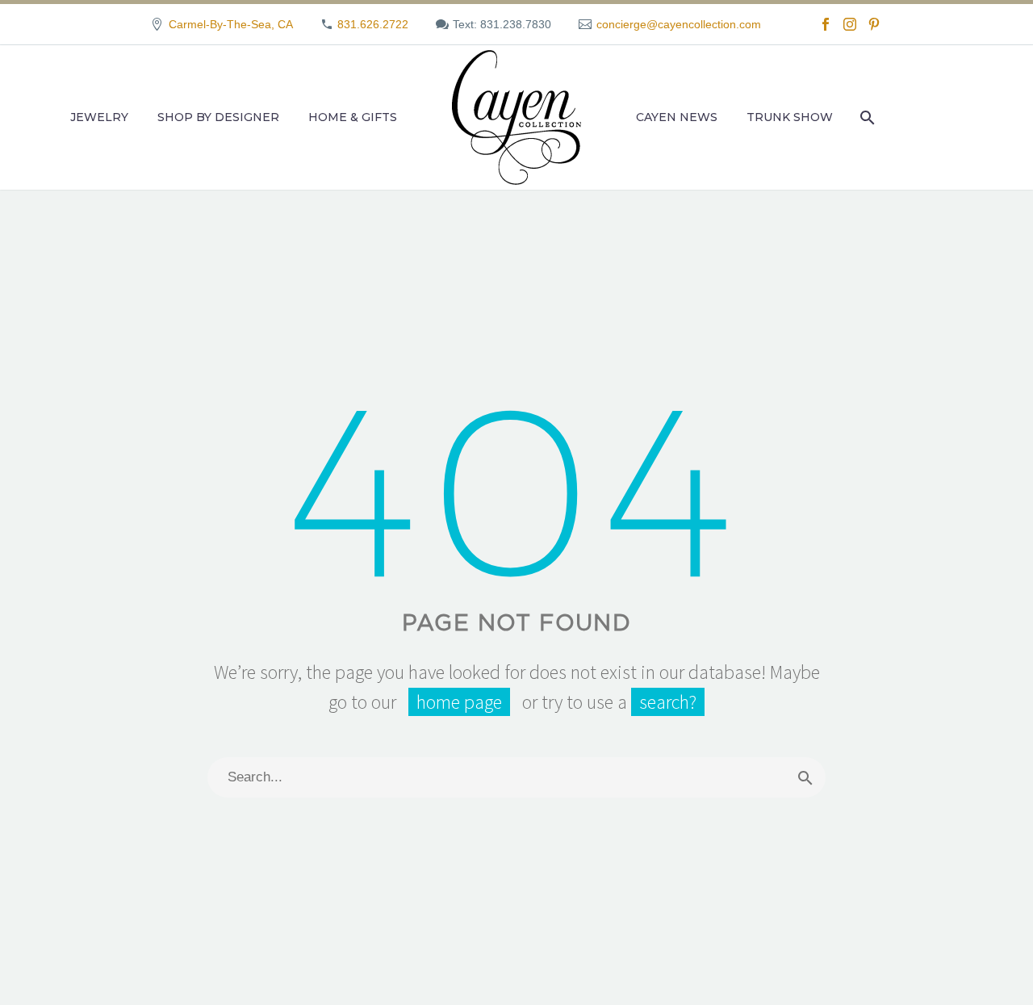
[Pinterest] (874, 24)
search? (667, 701)
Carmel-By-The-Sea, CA (231, 24)
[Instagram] (850, 24)
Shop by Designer (218, 117)
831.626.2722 (372, 24)
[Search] (865, 117)
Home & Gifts (352, 117)
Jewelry (99, 117)
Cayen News (676, 117)
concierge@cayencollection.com (678, 24)
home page (459, 701)
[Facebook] (825, 24)
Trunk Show (790, 117)
